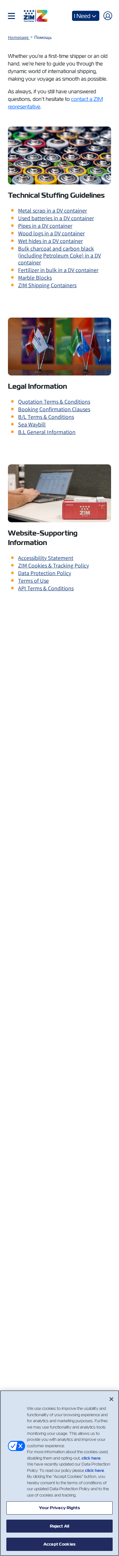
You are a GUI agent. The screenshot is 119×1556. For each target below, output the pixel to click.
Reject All (59, 1526)
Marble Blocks (35, 277)
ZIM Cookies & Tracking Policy (53, 565)
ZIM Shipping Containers (47, 285)
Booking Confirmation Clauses (54, 409)
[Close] (111, 1399)
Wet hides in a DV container (50, 241)
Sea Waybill (32, 424)
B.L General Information (47, 432)
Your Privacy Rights (59, 1507)
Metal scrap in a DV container (52, 210)
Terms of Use (33, 580)
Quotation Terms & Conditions (54, 401)
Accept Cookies (59, 1544)
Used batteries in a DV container (56, 218)
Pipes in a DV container (45, 225)
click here (91, 1458)
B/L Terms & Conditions (46, 416)
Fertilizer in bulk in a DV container (58, 270)
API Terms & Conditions (46, 588)
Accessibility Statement (45, 557)
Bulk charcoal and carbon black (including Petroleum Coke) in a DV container (59, 255)
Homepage (19, 37)
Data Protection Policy (44, 573)
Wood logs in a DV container (51, 233)
